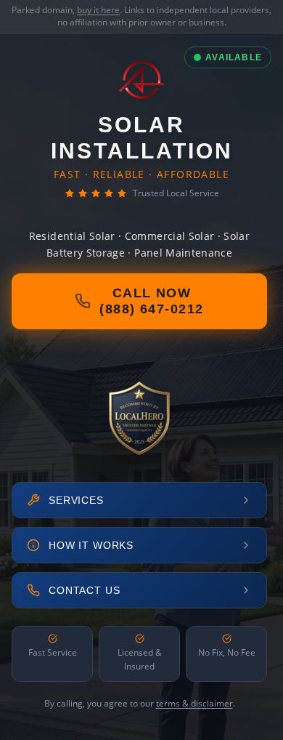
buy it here (98, 10)
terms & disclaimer (194, 703)
